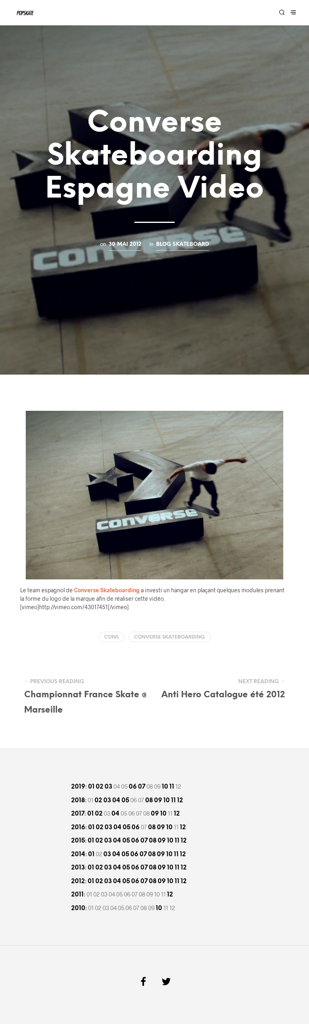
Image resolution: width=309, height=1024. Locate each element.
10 (165, 787)
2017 (77, 814)
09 (158, 800)
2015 (78, 841)
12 (180, 800)
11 (171, 787)
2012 (78, 881)
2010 (78, 908)
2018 (78, 800)
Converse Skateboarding (169, 637)
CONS (111, 637)
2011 (77, 895)
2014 (78, 854)
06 (133, 787)
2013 (78, 868)
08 (149, 800)
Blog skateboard (182, 244)
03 (108, 787)
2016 (78, 827)
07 (141, 787)
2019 (78, 787)
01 (91, 787)
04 (116, 800)
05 (125, 800)
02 (99, 787)
